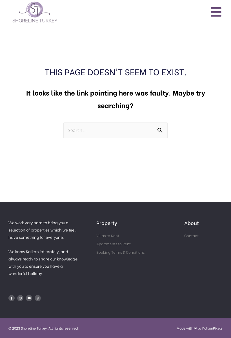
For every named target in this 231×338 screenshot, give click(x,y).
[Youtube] (29, 298)
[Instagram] (20, 298)
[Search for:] (115, 129)
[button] (216, 11)
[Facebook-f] (11, 298)
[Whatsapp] (38, 298)
